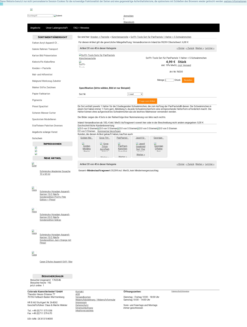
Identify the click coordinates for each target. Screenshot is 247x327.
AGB (77, 294)
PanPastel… (123, 138)
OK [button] (1, 4)
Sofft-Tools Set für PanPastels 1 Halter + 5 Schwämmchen (161, 37)
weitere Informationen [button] (235, 1)
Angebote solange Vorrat (44, 132)
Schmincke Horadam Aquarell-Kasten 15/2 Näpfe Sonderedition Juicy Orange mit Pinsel (55, 238)
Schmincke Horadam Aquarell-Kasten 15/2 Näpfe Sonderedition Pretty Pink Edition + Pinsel (55, 195)
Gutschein (37, 138)
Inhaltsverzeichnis (84, 310)
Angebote (35, 27)
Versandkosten (83, 297)
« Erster (181, 48)
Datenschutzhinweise (180, 291)
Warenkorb (129, 22)
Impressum (81, 302)
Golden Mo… (86, 138)
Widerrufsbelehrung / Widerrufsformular (95, 299)
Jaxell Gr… (141, 138)
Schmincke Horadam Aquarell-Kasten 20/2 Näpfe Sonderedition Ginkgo (55, 217)
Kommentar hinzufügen (109, 131)
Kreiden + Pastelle (99, 37)
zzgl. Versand (184, 65)
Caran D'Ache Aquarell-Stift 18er (56, 261)
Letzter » (209, 48)
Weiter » (199, 48)
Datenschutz (81, 305)
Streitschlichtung (84, 308)
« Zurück (190, 48)
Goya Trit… (104, 138)
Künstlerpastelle (119, 37)
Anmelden (129, 16)
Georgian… (159, 138)
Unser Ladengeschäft (57, 27)
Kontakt (79, 291)
